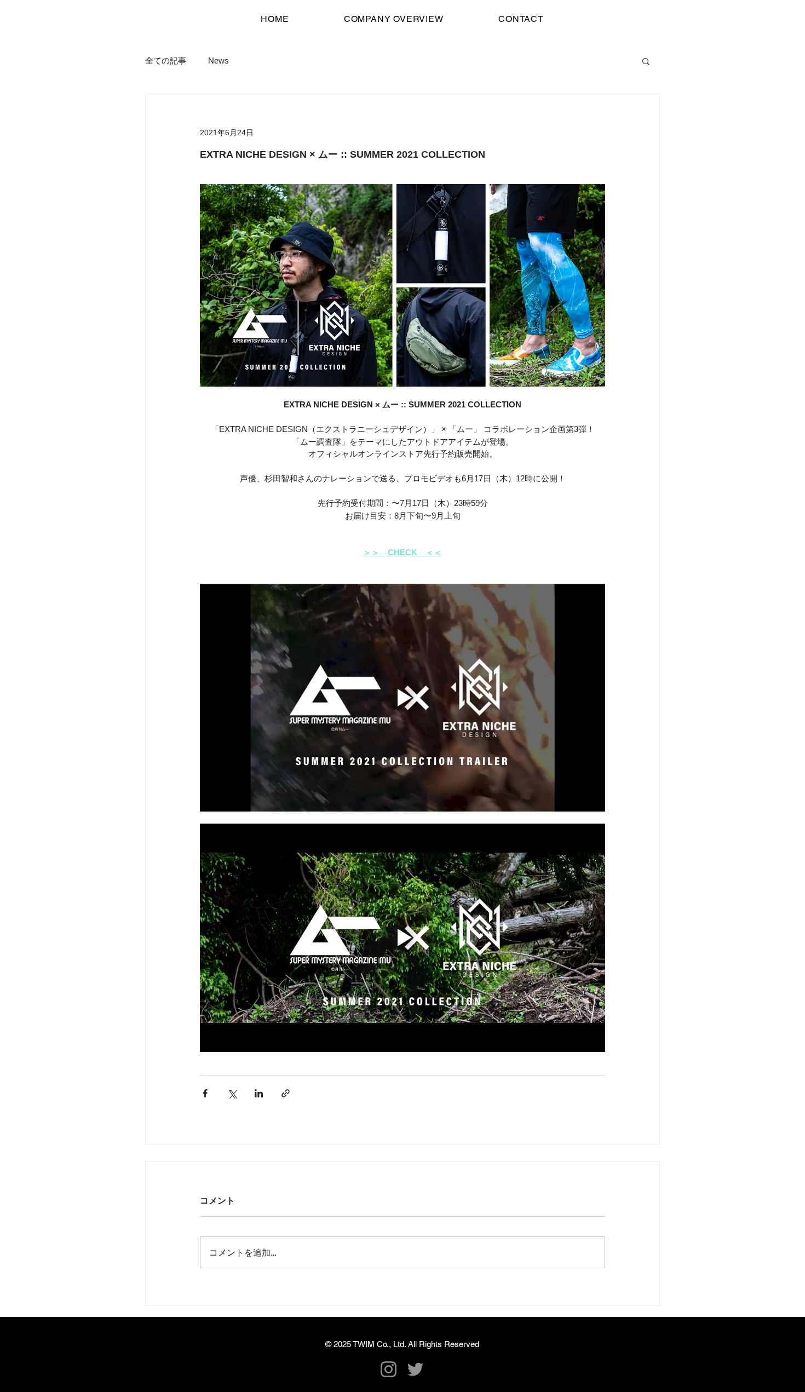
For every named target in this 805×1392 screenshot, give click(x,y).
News (218, 60)
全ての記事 (165, 60)
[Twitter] (415, 1369)
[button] (646, 60)
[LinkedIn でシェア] (259, 1093)
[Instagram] (388, 1369)
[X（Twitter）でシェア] (232, 1093)
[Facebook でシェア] (205, 1093)
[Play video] (402, 698)
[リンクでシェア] (285, 1093)
